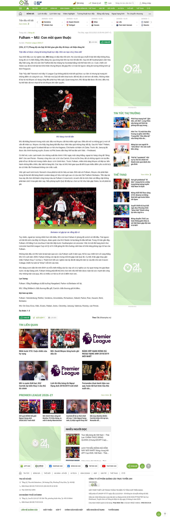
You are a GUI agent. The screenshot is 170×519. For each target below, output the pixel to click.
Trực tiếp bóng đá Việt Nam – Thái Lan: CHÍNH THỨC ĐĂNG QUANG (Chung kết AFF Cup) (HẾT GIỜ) (95, 437)
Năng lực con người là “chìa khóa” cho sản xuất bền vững (140, 147)
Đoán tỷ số (96, 3)
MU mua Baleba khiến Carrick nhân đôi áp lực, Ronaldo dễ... (99, 418)
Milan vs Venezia (101, 22)
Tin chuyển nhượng (135, 14)
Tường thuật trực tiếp (85, 14)
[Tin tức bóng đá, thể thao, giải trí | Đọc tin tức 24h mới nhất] (24, 3)
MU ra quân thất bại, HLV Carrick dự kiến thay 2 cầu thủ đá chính (32, 386)
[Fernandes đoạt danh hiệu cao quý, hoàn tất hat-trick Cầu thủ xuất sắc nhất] (96, 370)
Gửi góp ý (40, 318)
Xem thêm (23, 24)
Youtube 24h (111, 466)
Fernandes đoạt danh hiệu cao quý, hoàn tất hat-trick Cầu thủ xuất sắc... (95, 386)
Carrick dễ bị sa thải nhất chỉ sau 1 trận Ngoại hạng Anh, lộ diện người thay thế (76, 418)
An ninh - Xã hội (60, 473)
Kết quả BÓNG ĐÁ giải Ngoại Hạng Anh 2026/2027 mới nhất (27, 418)
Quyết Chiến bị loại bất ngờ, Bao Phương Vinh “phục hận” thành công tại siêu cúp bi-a (140, 209)
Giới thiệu (47, 510)
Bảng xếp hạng (103, 14)
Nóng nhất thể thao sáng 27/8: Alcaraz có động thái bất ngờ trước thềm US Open (140, 196)
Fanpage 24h (58, 466)
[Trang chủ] (23, 13)
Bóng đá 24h (76, 466)
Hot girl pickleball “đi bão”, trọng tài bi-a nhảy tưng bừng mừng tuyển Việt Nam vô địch (140, 183)
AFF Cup (44, 8)
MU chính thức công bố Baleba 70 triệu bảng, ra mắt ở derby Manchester (52, 418)
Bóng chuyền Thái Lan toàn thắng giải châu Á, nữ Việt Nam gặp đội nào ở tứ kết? (141, 222)
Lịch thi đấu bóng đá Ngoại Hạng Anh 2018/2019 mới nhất (64, 384)
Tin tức (35, 8)
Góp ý (58, 510)
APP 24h (27, 466)
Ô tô (148, 8)
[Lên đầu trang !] (165, 514)
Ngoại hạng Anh (118, 14)
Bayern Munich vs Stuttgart (77, 22)
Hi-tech (121, 8)
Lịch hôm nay (55, 14)
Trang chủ (22, 33)
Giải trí (101, 8)
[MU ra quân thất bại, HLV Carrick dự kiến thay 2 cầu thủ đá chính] (33, 370)
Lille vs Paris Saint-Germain (126, 22)
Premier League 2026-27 (34, 43)
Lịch (110, 3)
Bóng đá (54, 8)
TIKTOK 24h (93, 466)
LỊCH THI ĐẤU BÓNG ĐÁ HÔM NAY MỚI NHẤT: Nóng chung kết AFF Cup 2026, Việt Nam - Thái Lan (95, 450)
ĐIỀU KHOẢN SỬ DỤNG (96, 510)
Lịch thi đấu (42, 14)
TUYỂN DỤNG (113, 510)
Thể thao (140, 8)
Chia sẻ (107, 42)
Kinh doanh (64, 8)
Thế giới (130, 8)
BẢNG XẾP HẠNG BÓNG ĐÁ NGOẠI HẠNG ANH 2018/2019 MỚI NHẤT (95, 354)
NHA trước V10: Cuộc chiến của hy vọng (33, 352)
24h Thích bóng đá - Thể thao (84, 8)
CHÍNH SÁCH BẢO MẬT (74, 510)
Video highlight (69, 14)
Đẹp (95, 473)
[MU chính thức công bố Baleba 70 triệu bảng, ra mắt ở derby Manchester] (53, 406)
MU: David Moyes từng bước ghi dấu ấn (65, 352)
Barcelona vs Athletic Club (52, 22)
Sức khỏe (111, 8)
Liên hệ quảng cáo (29, 510)
